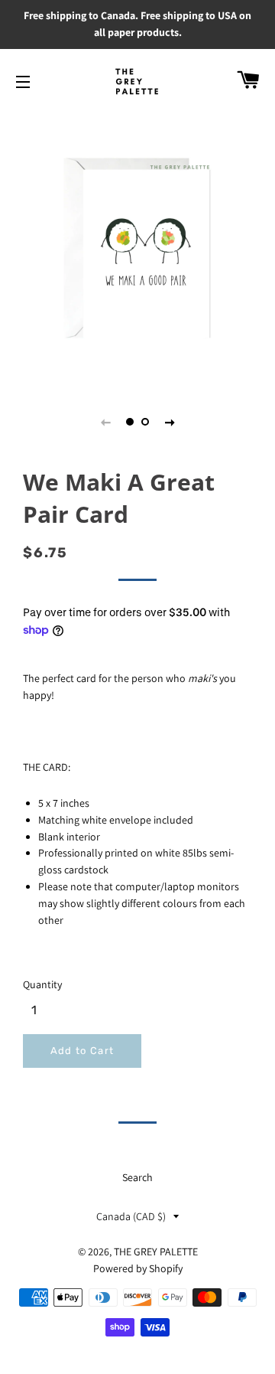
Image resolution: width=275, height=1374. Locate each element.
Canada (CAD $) (131, 1216)
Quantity (42, 984)
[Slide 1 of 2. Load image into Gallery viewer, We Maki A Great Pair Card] (130, 421)
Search (137, 1177)
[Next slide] (169, 422)
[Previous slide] (105, 422)
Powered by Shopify (138, 1268)
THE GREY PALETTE (156, 1251)
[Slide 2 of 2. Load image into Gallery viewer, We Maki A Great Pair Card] (145, 421)
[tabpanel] (137, 248)
